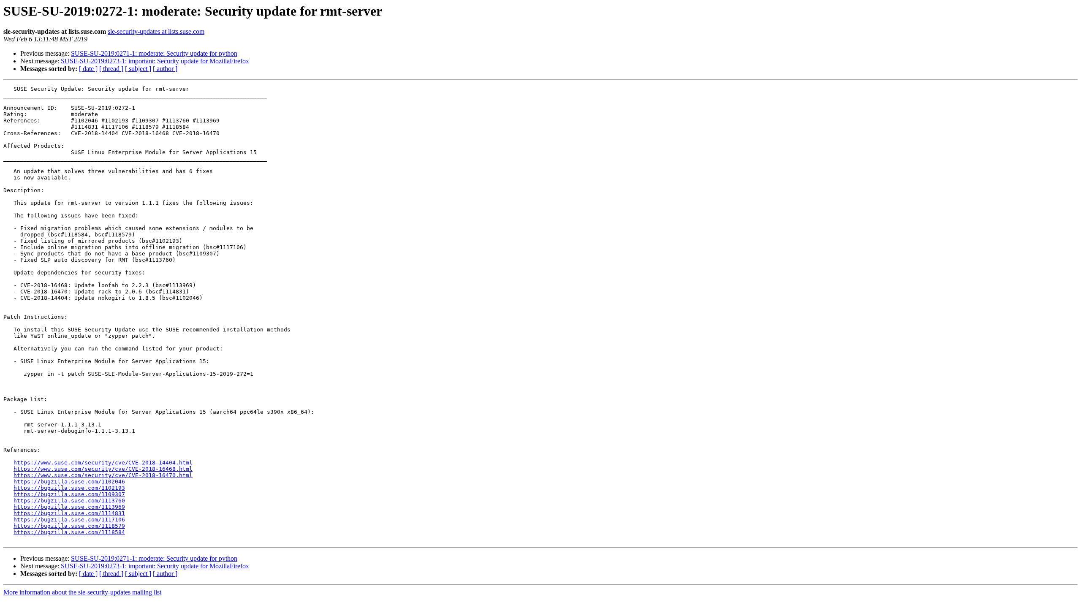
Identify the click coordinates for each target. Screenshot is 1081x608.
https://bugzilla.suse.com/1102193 (69, 488)
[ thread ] (111, 68)
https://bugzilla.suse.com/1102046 (69, 481)
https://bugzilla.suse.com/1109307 (69, 494)
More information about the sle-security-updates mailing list (82, 592)
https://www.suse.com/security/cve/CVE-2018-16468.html (103, 469)
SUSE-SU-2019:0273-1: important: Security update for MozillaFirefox (155, 61)
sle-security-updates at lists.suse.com (156, 31)
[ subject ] (138, 68)
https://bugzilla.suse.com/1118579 (69, 526)
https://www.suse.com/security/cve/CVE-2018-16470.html (103, 475)
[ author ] (165, 68)
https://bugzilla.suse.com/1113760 (69, 500)
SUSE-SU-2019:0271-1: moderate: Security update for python (154, 53)
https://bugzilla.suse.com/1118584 (69, 532)
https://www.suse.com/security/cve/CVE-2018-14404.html (103, 462)
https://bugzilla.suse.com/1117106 (69, 519)
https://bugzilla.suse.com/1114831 (69, 513)
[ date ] (88, 68)
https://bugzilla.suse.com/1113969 (69, 507)
